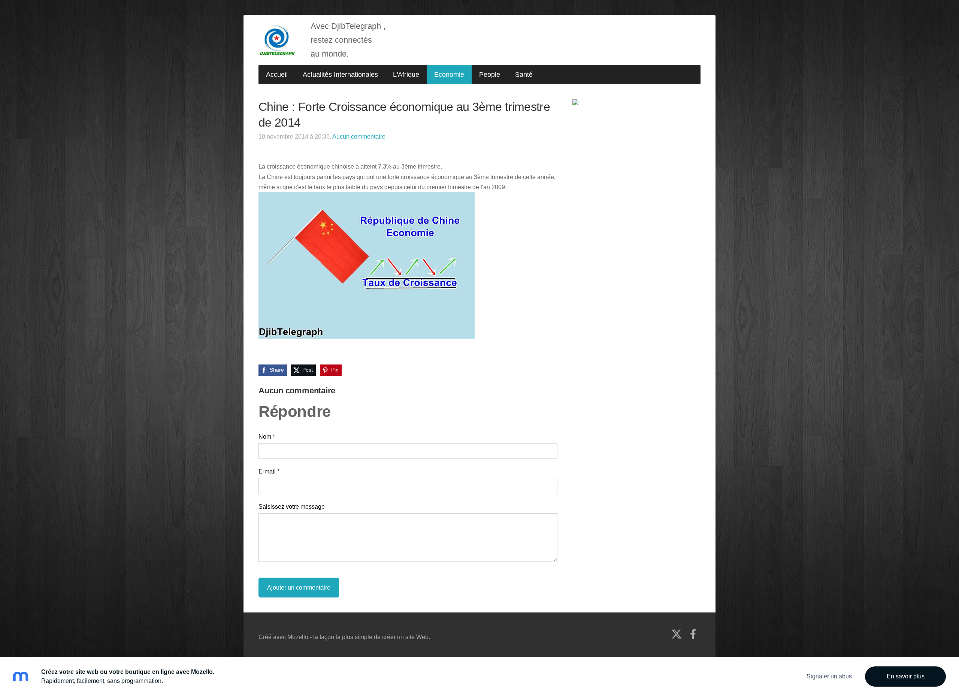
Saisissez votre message (291, 506)
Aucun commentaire (358, 136)
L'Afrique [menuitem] (406, 74)
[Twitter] (676, 634)
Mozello (297, 637)
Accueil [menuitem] (277, 74)
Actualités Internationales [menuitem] (340, 74)
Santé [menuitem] (524, 74)
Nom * (266, 436)
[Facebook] (693, 634)
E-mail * (268, 471)
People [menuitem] (489, 74)
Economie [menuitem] (449, 74)
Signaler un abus (829, 676)
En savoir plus (906, 676)
